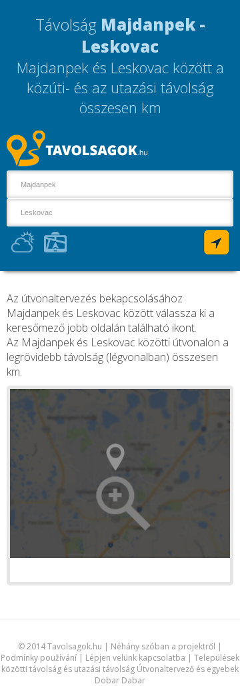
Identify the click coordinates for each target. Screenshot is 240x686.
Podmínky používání (40, 657)
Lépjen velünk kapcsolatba (135, 657)
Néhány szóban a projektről (163, 646)
